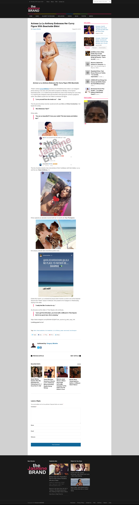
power (61, 330)
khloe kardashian (41, 330)
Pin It (52, 334)
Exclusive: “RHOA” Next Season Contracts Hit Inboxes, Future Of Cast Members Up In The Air (102, 40)
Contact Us (61, 1)
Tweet (34, 334)
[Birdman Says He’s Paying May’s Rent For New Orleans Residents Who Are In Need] (58, 469)
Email (32, 431)
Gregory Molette (36, 29)
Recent (94, 48)
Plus (46, 334)
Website (33, 437)
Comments (102, 48)
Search (105, 502)
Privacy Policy (80, 502)
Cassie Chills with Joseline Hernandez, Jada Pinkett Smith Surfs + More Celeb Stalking (80, 474)
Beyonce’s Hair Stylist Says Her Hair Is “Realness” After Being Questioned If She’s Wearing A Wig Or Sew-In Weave (58, 490)
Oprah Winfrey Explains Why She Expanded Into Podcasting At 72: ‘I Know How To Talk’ (36, 382)
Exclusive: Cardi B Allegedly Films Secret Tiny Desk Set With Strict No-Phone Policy (102, 28)
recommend (66, 330)
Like (41, 334)
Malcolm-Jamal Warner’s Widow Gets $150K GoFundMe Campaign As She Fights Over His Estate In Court (61, 384)
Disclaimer (72, 502)
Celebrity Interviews (48, 16)
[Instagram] (41, 348)
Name (32, 425)
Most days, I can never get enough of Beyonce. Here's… (98, 65)
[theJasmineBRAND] (34, 8)
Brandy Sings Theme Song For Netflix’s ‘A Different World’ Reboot (75, 382)
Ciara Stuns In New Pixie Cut (56, 494)
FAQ (56, 1)
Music (76, 16)
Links (110, 502)
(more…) (98, 55)
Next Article (75, 356)
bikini (35, 330)
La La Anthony (56, 330)
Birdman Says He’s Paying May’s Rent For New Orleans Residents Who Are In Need (58, 478)
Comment (34, 406)
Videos (70, 16)
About (52, 1)
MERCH (91, 16)
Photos (84, 16)
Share (58, 334)
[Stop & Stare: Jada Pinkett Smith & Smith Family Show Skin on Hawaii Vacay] (80, 482)
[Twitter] (38, 348)
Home (48, 1)
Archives (99, 502)
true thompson (73, 330)
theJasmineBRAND (39, 502)
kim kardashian (48, 330)
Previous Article (38, 356)
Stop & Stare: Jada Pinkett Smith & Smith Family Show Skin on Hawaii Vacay (79, 489)
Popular (87, 48)
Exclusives (61, 16)
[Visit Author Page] (33, 345)
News (37, 16)
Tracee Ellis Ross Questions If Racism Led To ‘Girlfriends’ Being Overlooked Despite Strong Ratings (49, 384)
